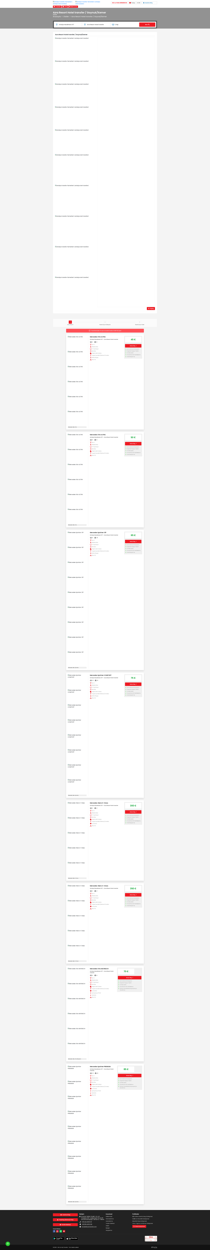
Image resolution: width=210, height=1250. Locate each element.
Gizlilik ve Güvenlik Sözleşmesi (140, 1219)
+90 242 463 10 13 (87, 1222)
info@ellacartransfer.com (89, 1226)
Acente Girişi (66, 1215)
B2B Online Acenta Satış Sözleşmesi (142, 1216)
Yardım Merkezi (66, 1224)
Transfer (58, 6)
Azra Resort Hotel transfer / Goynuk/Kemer (89, 16)
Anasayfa (57, 16)
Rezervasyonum (140, 1226)
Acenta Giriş (148, 3)
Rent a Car (74, 6)
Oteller (66, 16)
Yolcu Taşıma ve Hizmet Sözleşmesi (142, 1223)
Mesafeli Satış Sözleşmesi (139, 1221)
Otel (66, 6)
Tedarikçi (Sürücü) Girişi (66, 1220)
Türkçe (133, 3)
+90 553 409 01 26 (87, 1224)
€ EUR (138, 3)
